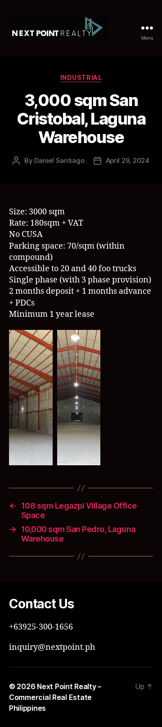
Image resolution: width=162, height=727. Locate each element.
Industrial (81, 77)
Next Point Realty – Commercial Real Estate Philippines (55, 697)
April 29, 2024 (127, 160)
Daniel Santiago (59, 160)
